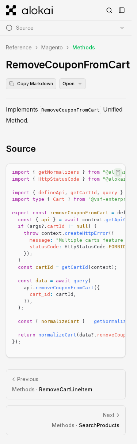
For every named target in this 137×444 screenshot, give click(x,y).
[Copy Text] (118, 172)
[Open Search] (109, 10)
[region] (65, 260)
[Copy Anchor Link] (41, 148)
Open (68, 83)
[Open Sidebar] (121, 10)
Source (21, 148)
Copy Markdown (35, 83)
